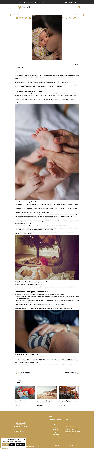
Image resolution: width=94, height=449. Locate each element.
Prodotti (71, 6)
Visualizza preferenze (20, 444)
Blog (66, 2)
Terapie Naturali (63, 6)
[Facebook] (76, 2)
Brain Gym (56, 422)
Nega (12, 444)
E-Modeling (56, 424)
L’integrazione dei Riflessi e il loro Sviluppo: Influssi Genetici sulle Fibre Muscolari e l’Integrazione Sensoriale (68, 401)
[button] (24, 439)
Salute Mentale (56, 434)
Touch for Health (55, 437)
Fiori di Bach (55, 429)
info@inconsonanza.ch (19, 431)
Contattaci (71, 2)
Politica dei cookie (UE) (52, 445)
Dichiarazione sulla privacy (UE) (64, 445)
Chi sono (41, 6)
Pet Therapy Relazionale (56, 432)
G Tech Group (37, 446)
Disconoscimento (75, 445)
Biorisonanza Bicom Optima (55, 419)
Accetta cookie (5, 444)
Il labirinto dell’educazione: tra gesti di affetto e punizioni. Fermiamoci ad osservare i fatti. (23, 401)
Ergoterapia (47, 6)
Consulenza (54, 6)
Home (36, 6)
